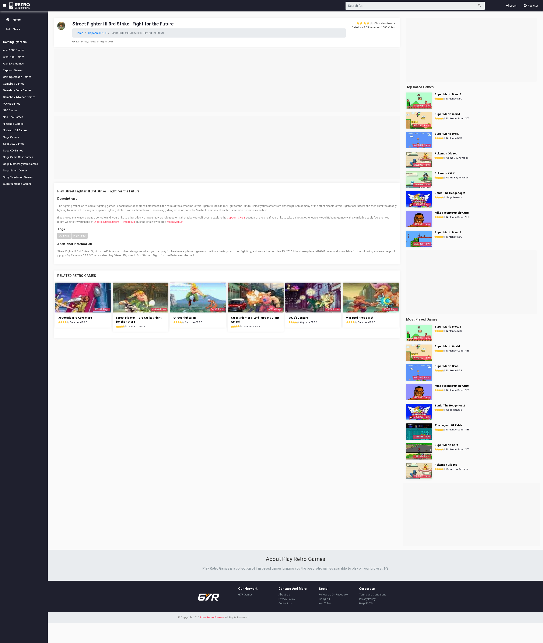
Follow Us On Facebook (333, 594)
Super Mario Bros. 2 (448, 232)
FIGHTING (79, 235)
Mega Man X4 (175, 221)
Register (532, 5)
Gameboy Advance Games (19, 97)
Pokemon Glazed (446, 153)
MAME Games (11, 103)
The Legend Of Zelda (448, 425)
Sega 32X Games (13, 143)
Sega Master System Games (20, 163)
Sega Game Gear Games (18, 157)
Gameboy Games (13, 83)
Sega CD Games (13, 150)
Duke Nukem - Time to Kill (119, 221)
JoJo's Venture (298, 317)
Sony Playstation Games (18, 177)
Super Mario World (447, 114)
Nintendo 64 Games (15, 130)
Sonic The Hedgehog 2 (450, 193)
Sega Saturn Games (15, 170)
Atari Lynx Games (13, 63)
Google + (324, 599)
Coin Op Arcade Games (17, 76)
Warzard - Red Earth (360, 317)
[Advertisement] (227, 80)
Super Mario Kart (446, 445)
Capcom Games (13, 70)
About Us (284, 594)
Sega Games (11, 137)
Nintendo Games (13, 123)
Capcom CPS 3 (236, 217)
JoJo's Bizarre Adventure (75, 317)
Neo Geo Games (13, 117)
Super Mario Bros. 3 (448, 94)
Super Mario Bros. (447, 133)
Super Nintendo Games (17, 183)
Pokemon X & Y (445, 173)
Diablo (98, 221)
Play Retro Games (212, 617)
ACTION (64, 235)
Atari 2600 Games (13, 50)
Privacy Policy (286, 599)
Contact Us (285, 603)
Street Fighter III (184, 317)
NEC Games (10, 110)
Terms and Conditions (372, 594)
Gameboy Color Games (17, 90)
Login (512, 5)
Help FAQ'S (366, 603)
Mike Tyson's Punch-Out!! (452, 212)
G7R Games (245, 594)
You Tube (324, 603)
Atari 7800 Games (13, 57)
